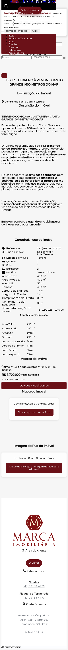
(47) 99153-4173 (34, 584)
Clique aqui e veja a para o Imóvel (34, 468)
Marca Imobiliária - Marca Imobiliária (33, 1)
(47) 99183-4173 (34, 595)
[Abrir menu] (2, 30)
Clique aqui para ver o (34, 412)
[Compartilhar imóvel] (4, 75)
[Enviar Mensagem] (64, 58)
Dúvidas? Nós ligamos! (34, 385)
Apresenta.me (11, 647)
